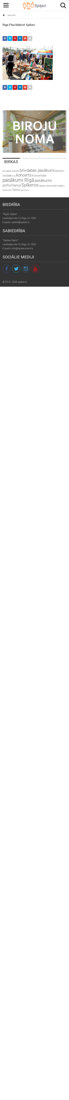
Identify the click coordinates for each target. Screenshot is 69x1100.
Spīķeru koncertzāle (48, 185)
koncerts (24, 175)
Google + (25, 38)
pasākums (43, 180)
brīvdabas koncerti (11, 171)
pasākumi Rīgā (18, 180)
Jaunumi (11, 15)
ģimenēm (25, 190)
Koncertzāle (39, 175)
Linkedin (20, 38)
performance (12, 185)
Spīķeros (30, 185)
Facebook (5, 38)
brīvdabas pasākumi (37, 170)
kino (14, 176)
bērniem (59, 170)
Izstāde (7, 175)
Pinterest (15, 38)
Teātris (16, 189)
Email (30, 38)
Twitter (10, 38)
